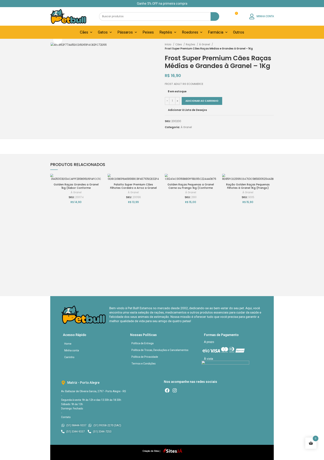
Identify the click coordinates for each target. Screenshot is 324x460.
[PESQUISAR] (215, 16)
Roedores (190, 32)
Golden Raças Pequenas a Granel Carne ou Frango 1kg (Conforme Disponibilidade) (190, 188)
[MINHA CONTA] (252, 16)
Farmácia (215, 32)
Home (67, 343)
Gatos (103, 32)
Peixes (148, 32)
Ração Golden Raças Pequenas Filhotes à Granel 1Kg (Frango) (248, 186)
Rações (191, 44)
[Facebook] (167, 390)
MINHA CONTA (265, 16)
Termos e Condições (143, 363)
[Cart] (234, 16)
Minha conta (71, 350)
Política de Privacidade (144, 356)
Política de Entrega (142, 343)
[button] (86, 32)
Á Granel (205, 44)
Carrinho (69, 357)
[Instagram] (174, 390)
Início (168, 44)
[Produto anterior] (264, 47)
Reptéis (165, 32)
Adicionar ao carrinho (201, 101)
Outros (238, 32)
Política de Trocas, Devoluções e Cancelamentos (159, 350)
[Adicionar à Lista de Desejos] (99, 180)
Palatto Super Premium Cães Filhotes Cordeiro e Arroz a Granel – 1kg (133, 188)
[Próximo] (272, 47)
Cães (84, 32)
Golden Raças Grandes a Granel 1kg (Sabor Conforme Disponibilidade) (76, 188)
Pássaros (125, 32)
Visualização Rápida (99, 197)
